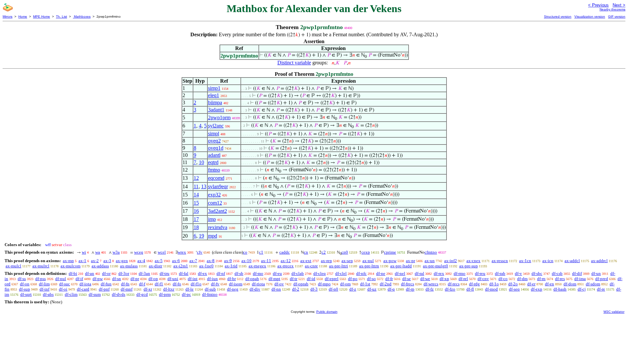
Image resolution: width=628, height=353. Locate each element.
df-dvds (118, 294)
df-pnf (104, 289)
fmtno (214, 170)
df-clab (297, 273)
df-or (106, 273)
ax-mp (68, 260)
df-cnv (483, 278)
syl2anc (216, 125)
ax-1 (82, 260)
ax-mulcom (70, 265)
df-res (560, 278)
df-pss (40, 278)
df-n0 (333, 289)
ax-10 (246, 260)
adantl (214, 155)
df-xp (444, 278)
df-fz (430, 289)
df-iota (85, 283)
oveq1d (215, 148)
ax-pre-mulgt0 (435, 265)
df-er (531, 283)
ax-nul (368, 260)
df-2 (295, 289)
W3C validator (613, 311)
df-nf (221, 273)
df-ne (380, 273)
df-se (406, 278)
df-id (311, 278)
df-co (503, 278)
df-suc (64, 283)
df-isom (235, 283)
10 (201, 162)
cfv (199, 252)
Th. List (61, 16)
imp (212, 219)
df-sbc (537, 273)
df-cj (582, 289)
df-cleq (319, 273)
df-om (345, 283)
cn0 (344, 252)
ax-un (430, 260)
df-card (83, 289)
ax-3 (107, 260)
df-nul (60, 278)
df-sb (239, 273)
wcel (162, 252)
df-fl (470, 289)
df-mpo (324, 283)
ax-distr (155, 265)
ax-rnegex (257, 265)
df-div (255, 289)
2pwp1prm (219, 117)
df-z (352, 289)
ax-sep (347, 260)
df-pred (601, 278)
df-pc (186, 294)
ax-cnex (473, 260)
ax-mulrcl (40, 265)
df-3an (144, 273)
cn (306, 252)
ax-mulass (129, 265)
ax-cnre (311, 265)
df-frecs (407, 283)
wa (97, 252)
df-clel (341, 273)
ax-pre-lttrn (369, 265)
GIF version (616, 16)
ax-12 (286, 260)
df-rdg (474, 283)
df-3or (123, 273)
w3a (116, 252)
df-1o (494, 283)
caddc (284, 252)
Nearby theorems (612, 9)
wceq (138, 252)
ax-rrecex (285, 265)
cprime (390, 252)
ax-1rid (231, 265)
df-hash (560, 289)
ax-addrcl (599, 260)
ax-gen (122, 260)
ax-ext (305, 260)
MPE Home (41, 16)
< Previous (598, 5)
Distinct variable (294, 62)
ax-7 (193, 260)
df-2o (513, 283)
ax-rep (326, 260)
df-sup (24, 289)
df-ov (279, 283)
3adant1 (216, 109)
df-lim (44, 283)
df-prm (165, 294)
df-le (189, 289)
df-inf (44, 289)
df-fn (125, 283)
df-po (353, 278)
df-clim (71, 294)
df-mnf (126, 289)
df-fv (215, 283)
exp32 (214, 194)
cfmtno (431, 252)
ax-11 (266, 260)
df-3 (314, 289)
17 (196, 219)
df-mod (491, 289)
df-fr (389, 278)
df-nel (400, 273)
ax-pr (410, 260)
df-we (425, 278)
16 (196, 211)
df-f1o (196, 283)
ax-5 (159, 260)
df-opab (252, 278)
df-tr (293, 278)
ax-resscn (500, 260)
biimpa (215, 102)
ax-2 (95, 260)
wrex (182, 252)
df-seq (514, 289)
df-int (193, 278)
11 (196, 186)
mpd (212, 236)
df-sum (95, 294)
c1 (261, 252)
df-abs (48, 294)
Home (22, 16)
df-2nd (386, 283)
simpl (213, 133)
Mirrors (7, 16)
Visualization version (589, 16)
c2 (324, 252)
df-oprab (300, 283)
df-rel (463, 278)
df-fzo (450, 289)
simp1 (214, 88)
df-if (79, 278)
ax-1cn (525, 260)
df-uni (172, 278)
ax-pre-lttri (338, 265)
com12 (215, 203)
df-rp (410, 289)
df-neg (232, 289)
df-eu (277, 273)
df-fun (106, 283)
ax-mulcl (13, 265)
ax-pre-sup (468, 265)
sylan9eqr (218, 186)
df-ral (419, 273)
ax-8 (211, 260)
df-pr (135, 278)
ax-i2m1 (180, 265)
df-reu (480, 273)
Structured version (557, 16)
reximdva (217, 227)
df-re (601, 289)
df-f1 (159, 283)
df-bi (73, 273)
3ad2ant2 (217, 211)
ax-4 (141, 260)
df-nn (276, 289)
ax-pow (389, 260)
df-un (596, 273)
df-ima (580, 278)
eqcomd (216, 178)
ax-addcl (572, 260)
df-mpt (274, 278)
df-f (142, 283)
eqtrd (213, 162)
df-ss (22, 278)
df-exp (536, 289)
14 (196, 194)
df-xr (148, 289)
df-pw (98, 278)
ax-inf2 (450, 260)
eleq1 (213, 95)
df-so (371, 278)
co (245, 252)
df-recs (454, 283)
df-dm (522, 278)
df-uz (371, 289)
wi (84, 252)
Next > (619, 5)
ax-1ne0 (206, 265)
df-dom (570, 283)
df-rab (500, 273)
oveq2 (214, 140)
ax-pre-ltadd (401, 265)
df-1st (365, 283)
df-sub (210, 289)
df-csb (557, 273)
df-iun (212, 278)
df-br (231, 278)
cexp (365, 252)
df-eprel (332, 278)
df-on (24, 283)
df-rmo (459, 273)
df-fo (177, 283)
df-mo (258, 273)
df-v (518, 273)
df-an (89, 273)
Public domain (327, 311)
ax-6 (176, 260)
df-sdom (593, 283)
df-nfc (361, 273)
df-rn (541, 278)
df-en (549, 283)
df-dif (577, 273)
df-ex (202, 273)
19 (201, 236)
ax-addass (100, 265)
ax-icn (547, 260)
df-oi (63, 289)
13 (203, 186)
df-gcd (142, 294)
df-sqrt (26, 294)
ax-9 (228, 260)
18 (196, 227)
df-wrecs (431, 283)
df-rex (439, 273)
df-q (391, 289)
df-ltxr (168, 289)
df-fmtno (210, 294)
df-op (153, 278)
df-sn (116, 278)
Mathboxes (82, 16)
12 (196, 178)
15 (196, 203)
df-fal (183, 273)
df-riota (258, 283)
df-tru (164, 273)
